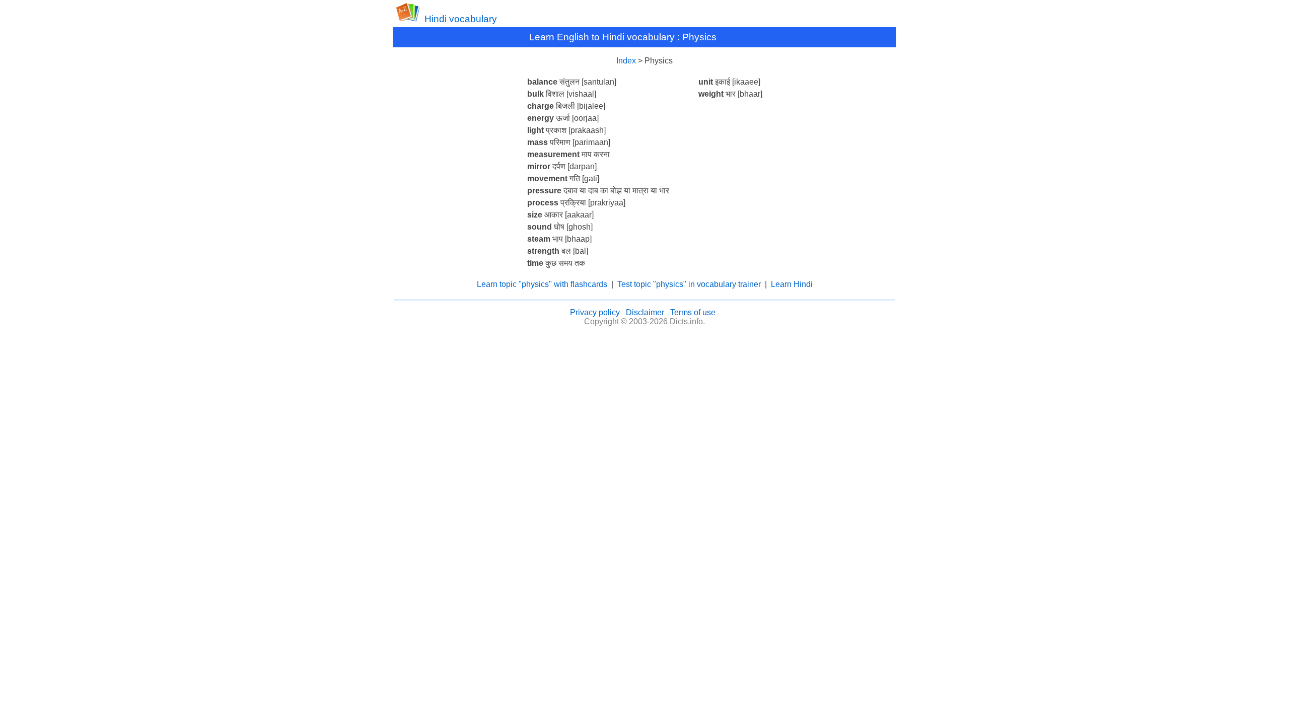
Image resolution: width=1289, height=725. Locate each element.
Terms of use (692, 312)
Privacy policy (595, 312)
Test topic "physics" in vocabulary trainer (689, 284)
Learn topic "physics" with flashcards (542, 284)
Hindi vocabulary (460, 19)
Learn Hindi (792, 284)
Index (626, 60)
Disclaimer (645, 312)
